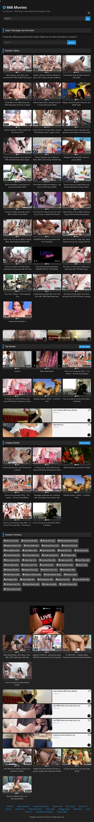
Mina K (82, 565)
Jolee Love (66, 560)
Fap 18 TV (83, 806)
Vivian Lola (50, 584)
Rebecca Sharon (33, 574)
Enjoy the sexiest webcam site (64, 735)
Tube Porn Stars (35, 809)
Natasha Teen (50, 570)
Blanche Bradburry (68, 540)
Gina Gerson (12, 560)
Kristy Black (12, 565)
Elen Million (31, 550)
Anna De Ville (30, 540)
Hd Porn (9, 806)
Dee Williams (12, 550)
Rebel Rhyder (53, 574)
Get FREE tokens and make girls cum (66, 706)
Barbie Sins (48, 540)
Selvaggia (11, 579)
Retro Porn (77, 809)
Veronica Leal (12, 584)
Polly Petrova (12, 574)
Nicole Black (68, 570)
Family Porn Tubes (41, 806)
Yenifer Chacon (69, 584)
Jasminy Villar (48, 560)
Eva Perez (82, 550)
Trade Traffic (62, 812)
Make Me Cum (58, 425)
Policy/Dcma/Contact (44, 812)
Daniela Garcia (51, 545)
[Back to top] (86, 815)
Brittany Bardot (13, 545)
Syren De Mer (82, 579)
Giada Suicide (51, 555)
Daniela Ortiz (70, 545)
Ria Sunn (71, 574)
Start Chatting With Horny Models (59, 338)
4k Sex (8, 809)
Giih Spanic (69, 555)
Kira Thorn (83, 560)
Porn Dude (70, 806)
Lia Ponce (47, 565)
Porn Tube (50, 809)
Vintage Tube (63, 809)
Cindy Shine (32, 545)
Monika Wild (12, 570)
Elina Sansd (48, 550)
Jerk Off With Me (9, 338)
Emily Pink (65, 550)
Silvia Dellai (28, 579)
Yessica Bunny (13, 589)
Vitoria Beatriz (32, 584)
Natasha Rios (30, 570)
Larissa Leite (30, 565)
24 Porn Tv (19, 809)
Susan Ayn (63, 579)
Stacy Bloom (46, 579)
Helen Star (30, 560)
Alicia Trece (12, 540)
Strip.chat (6, 339)
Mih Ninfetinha (66, 565)
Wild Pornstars (23, 806)
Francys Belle (32, 555)
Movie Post (57, 806)
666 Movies (16, 7)
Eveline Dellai (12, 555)
